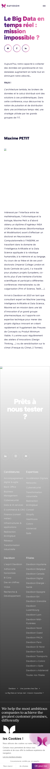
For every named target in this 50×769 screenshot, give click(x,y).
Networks (31, 482)
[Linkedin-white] (5, 456)
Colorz (29, 523)
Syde (28, 533)
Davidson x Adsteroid (37, 670)
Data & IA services (13, 504)
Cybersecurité (11, 500)
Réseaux (8, 540)
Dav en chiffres (11, 582)
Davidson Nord (34, 628)
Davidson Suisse (34, 651)
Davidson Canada (35, 573)
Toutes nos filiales (35, 675)
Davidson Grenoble (36, 601)
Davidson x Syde (34, 665)
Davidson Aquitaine (36, 564)
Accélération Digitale (37, 478)
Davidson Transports (37, 656)
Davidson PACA (34, 637)
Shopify (30, 514)
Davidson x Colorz (35, 661)
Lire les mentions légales (12, 757)
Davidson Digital (34, 578)
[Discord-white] (26, 456)
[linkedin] (25, 48)
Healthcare (32, 519)
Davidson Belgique (35, 569)
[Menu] (44, 5)
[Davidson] (10, 6)
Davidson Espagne (35, 591)
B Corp (7, 577)
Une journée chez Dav (29, 688)
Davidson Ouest (34, 632)
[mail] (8, 48)
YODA (7, 587)
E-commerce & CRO (14, 509)
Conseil (30, 509)
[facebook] (17, 48)
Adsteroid (31, 528)
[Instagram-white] (15, 456)
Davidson (12, 688)
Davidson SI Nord (35, 646)
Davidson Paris (34, 642)
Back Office (10, 486)
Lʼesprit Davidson (13, 564)
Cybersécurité (33, 487)
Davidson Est (32, 596)
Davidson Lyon (33, 614)
